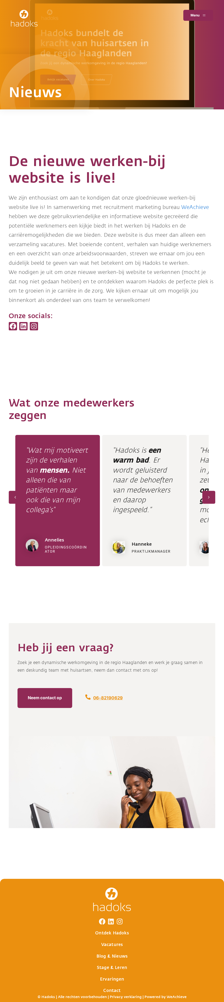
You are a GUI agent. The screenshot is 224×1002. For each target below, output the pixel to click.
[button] (15, 497)
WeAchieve (195, 207)
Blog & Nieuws (112, 956)
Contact (112, 990)
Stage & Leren (112, 967)
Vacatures (112, 944)
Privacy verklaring (126, 997)
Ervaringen (112, 979)
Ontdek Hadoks (112, 933)
